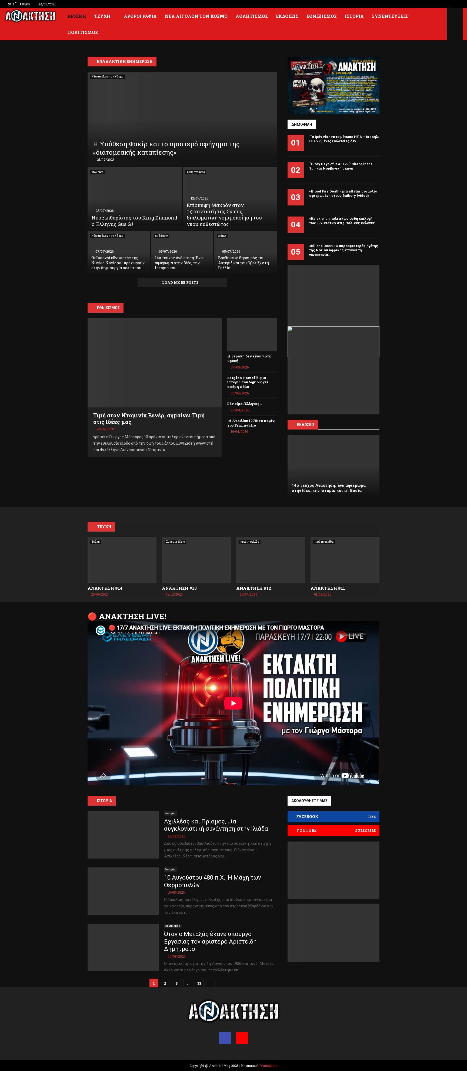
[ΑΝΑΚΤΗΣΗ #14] (122, 560)
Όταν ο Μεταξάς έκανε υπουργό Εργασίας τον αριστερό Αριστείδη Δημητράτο (210, 941)
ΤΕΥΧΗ (104, 526)
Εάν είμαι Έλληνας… (244, 403)
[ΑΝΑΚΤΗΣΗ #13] (196, 560)
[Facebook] (225, 1038)
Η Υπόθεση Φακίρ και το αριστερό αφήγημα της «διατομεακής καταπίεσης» (166, 148)
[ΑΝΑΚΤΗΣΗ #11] (345, 560)
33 (199, 983)
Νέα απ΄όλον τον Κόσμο (196, 16)
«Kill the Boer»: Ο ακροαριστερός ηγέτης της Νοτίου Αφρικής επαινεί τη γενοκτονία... (343, 250)
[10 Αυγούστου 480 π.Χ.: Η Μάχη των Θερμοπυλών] (123, 891)
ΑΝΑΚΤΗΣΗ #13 (179, 588)
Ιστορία (354, 16)
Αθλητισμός (252, 16)
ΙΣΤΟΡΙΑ (104, 801)
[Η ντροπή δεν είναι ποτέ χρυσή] (252, 334)
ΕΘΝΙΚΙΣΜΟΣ (108, 308)
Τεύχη (102, 16)
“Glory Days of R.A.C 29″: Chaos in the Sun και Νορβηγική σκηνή (341, 166)
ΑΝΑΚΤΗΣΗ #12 (253, 588)
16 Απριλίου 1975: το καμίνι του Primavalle (251, 423)
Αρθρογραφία (140, 16)
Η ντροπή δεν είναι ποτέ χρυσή (249, 358)
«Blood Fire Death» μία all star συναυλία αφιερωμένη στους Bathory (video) (343, 193)
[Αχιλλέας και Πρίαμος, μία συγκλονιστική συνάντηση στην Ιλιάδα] (123, 835)
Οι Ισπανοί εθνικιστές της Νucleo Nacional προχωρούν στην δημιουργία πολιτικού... (118, 262)
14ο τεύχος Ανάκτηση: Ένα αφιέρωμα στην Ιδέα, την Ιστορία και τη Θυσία (329, 488)
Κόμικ (222, 236)
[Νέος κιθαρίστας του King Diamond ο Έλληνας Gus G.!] (135, 198)
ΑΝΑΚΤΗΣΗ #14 (105, 588)
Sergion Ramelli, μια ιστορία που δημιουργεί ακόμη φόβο (247, 382)
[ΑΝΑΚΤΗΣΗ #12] (270, 560)
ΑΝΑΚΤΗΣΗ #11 (328, 588)
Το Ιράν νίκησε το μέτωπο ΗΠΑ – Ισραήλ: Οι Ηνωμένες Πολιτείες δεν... (344, 139)
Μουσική (97, 172)
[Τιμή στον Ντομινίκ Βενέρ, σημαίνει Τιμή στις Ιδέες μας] (155, 362)
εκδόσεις (161, 236)
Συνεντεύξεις (390, 16)
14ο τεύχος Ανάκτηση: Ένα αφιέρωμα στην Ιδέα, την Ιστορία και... (179, 262)
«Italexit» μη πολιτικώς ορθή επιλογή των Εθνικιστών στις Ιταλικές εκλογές (342, 221)
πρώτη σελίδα (249, 541)
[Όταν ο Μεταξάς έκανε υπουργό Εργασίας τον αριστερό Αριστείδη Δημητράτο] (123, 947)
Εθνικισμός (321, 16)
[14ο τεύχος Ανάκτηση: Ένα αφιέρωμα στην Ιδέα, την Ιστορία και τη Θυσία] (333, 465)
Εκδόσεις (287, 16)
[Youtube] (242, 1038)
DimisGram (268, 1065)
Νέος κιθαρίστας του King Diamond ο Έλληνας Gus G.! (134, 220)
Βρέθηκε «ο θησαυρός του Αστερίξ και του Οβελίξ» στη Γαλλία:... (243, 262)
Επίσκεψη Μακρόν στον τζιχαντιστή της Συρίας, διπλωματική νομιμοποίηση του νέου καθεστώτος (224, 214)
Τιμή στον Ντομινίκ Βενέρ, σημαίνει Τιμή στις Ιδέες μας (149, 418)
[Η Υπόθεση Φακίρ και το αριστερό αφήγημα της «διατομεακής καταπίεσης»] (182, 119)
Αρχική (76, 16)
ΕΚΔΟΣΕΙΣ (306, 425)
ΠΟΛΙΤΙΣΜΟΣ (82, 32)
